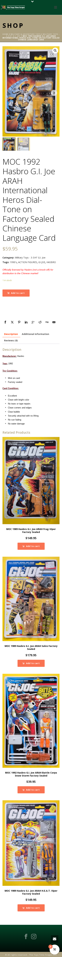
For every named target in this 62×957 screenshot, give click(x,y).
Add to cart (18, 293)
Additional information (35, 334)
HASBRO (51, 262)
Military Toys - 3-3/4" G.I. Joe (30, 257)
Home (5, 34)
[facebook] (26, 936)
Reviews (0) (11, 340)
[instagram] (33, 936)
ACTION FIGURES (27, 262)
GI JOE (41, 262)
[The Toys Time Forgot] (13, 7)
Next (54, 93)
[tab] (11, 334)
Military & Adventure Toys (26, 34)
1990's (13, 262)
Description (11, 334)
